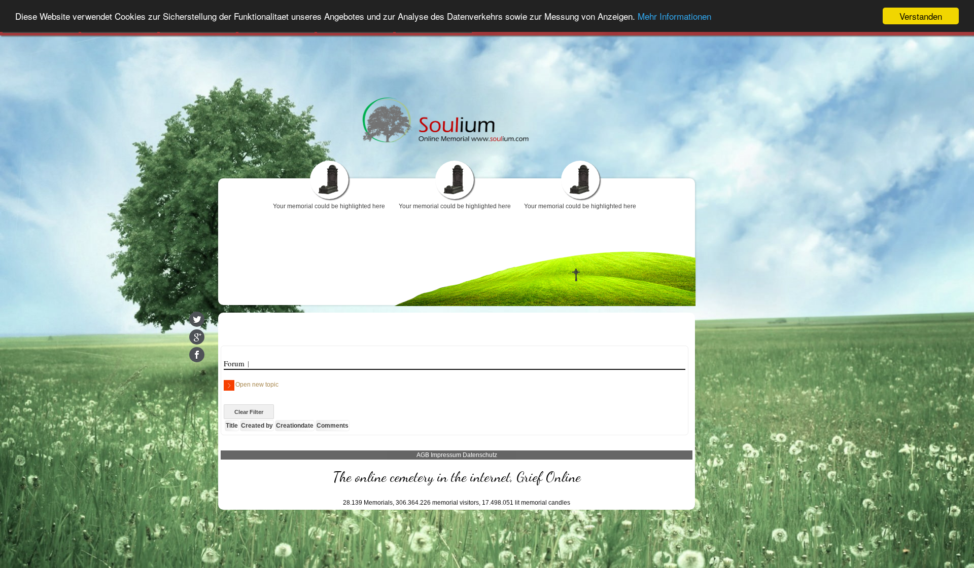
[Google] (196, 337)
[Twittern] (196, 319)
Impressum (446, 455)
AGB (422, 455)
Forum (234, 363)
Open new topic (257, 384)
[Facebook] (196, 354)
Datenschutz (480, 455)
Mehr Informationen (674, 16)
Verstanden (920, 16)
